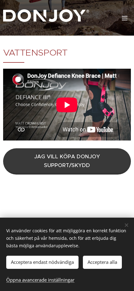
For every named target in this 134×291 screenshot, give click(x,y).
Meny (124, 18)
